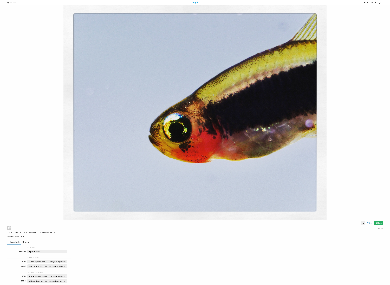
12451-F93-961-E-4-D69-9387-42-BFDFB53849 (31, 232)
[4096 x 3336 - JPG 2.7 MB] (363, 223)
